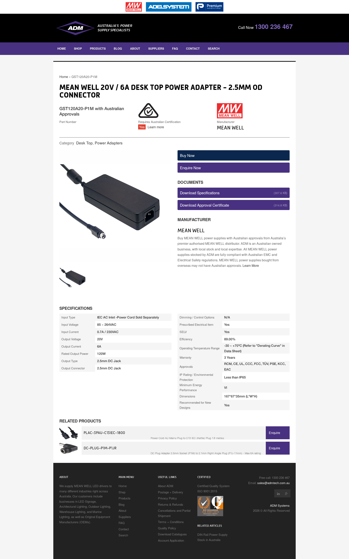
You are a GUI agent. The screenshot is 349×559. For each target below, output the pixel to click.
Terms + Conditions (171, 522)
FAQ (175, 48)
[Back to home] (113, 28)
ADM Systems (280, 505)
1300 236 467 (274, 26)
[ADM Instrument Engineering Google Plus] (286, 493)
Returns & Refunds (170, 504)
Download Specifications (200, 192)
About (135, 48)
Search (214, 48)
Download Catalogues (172, 534)
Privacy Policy (167, 498)
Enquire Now (190, 167)
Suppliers (156, 48)
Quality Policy (167, 528)
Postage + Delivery (170, 492)
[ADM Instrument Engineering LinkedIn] (278, 493)
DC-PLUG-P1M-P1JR (100, 448)
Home (61, 48)
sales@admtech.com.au (273, 483)
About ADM (165, 486)
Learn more (156, 127)
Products (98, 48)
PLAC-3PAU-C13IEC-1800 (104, 432)
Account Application (171, 540)
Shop (78, 48)
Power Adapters (109, 142)
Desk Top (84, 142)
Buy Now (187, 155)
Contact (193, 48)
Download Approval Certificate (204, 205)
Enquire (274, 432)
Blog (118, 48)
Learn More (251, 265)
